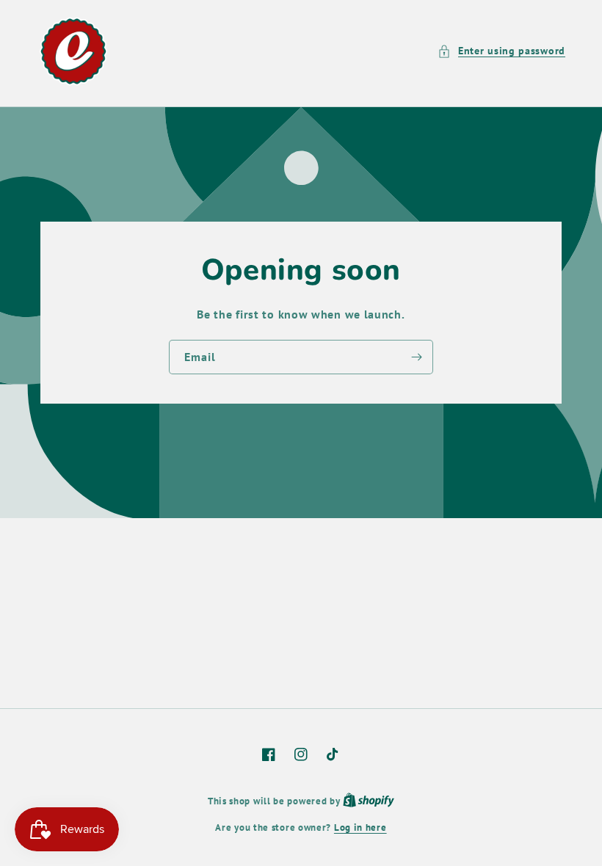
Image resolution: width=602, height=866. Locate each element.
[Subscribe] (416, 357)
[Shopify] (368, 801)
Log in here (360, 827)
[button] (501, 51)
